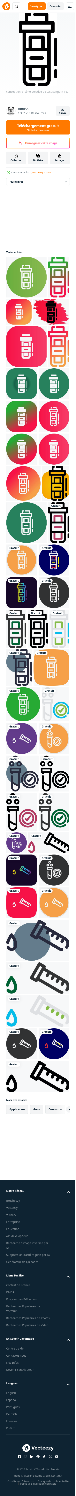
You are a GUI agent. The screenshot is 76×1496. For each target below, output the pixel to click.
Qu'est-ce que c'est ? (41, 172)
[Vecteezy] (6, 6)
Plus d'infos (16, 181)
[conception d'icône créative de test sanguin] (16, 319)
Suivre (62, 113)
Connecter (55, 6)
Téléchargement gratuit (38, 127)
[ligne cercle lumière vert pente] (26, 277)
